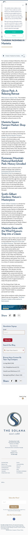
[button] (3, 55)
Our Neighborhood (11, 367)
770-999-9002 (14, 454)
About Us (19, 466)
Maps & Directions (14, 445)
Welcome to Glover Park (9, 97)
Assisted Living (4, 462)
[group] (14, 56)
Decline (14, 35)
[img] (22, 56)
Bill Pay (2, 482)
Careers (18, 467)
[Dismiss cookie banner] (22, 5)
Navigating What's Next (12, 375)
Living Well (8, 363)
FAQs (18, 469)
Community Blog (20, 464)
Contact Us (14, 451)
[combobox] (14, 350)
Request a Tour (14, 452)
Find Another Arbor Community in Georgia (14, 447)
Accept (14, 31)
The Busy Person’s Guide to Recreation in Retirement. (12, 299)
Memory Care (4, 464)
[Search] (23, 350)
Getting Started (4, 467)
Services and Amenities (6, 466)
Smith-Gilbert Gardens (8, 203)
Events (18, 462)
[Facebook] (14, 519)
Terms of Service (15, 510)
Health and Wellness (11, 371)
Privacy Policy (20, 530)
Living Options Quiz (5, 472)
